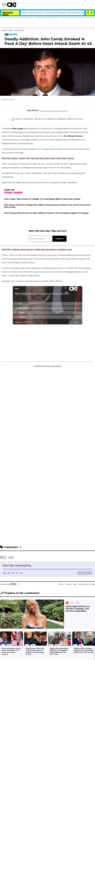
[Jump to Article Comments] (13, 119)
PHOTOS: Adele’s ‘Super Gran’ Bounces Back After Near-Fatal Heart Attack (38, 158)
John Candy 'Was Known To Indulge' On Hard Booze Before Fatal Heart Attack (42, 199)
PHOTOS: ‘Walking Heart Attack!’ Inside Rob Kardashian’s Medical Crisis (37, 249)
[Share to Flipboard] (56, 119)
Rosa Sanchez (33, 110)
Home (4, 30)
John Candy (19, 30)
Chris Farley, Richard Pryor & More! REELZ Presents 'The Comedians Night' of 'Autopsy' (46, 213)
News (11, 30)
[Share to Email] (74, 119)
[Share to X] (40, 119)
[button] (4, 5)
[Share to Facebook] (24, 119)
